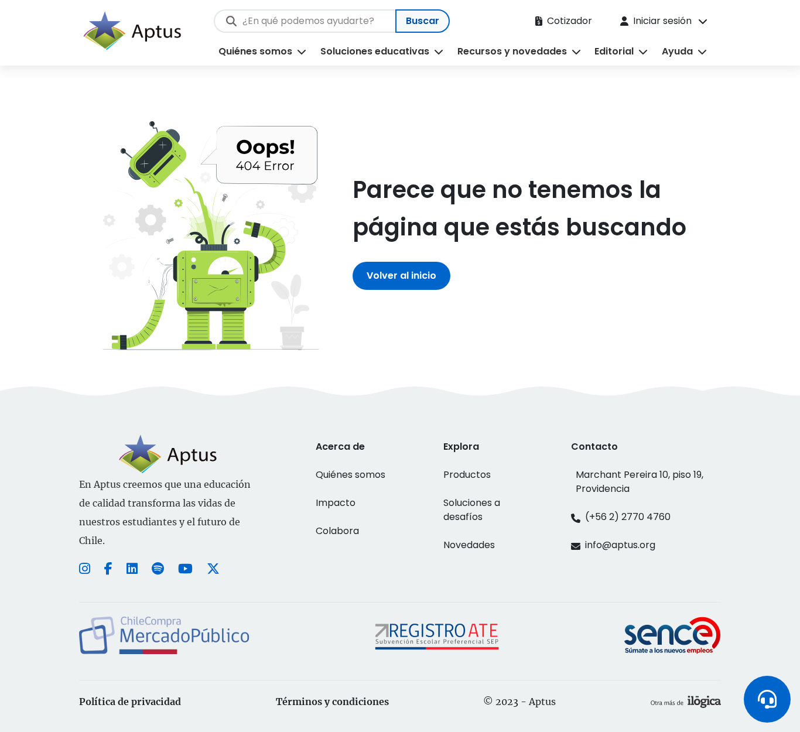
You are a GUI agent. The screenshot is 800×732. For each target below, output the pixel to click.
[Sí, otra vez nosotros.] (686, 702)
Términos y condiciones (332, 701)
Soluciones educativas (374, 51)
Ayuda (677, 51)
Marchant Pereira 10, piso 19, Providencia (639, 481)
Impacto (335, 502)
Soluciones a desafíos (471, 510)
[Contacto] (767, 699)
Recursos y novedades (512, 51)
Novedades (469, 545)
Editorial (614, 51)
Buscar (422, 21)
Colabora (337, 531)
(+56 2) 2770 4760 (628, 517)
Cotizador (569, 21)
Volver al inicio (401, 275)
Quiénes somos (255, 51)
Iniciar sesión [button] (662, 21)
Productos (467, 474)
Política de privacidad (130, 701)
